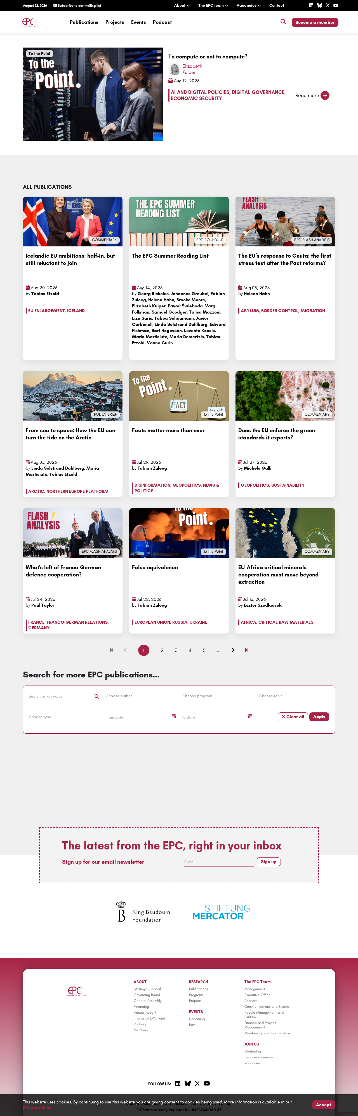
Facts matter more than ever (168, 430)
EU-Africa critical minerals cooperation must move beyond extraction (278, 574)
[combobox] (141, 697)
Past (192, 1025)
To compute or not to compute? (208, 56)
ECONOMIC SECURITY (196, 98)
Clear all (294, 716)
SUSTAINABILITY (288, 485)
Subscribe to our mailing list (79, 6)
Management (254, 989)
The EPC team (211, 5)
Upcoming (197, 1019)
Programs (196, 995)
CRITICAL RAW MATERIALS (286, 622)
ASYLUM (250, 310)
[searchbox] (140, 695)
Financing (141, 1006)
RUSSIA (179, 622)
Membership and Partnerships (267, 1033)
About (180, 5)
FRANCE (36, 622)
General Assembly (148, 1001)
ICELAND (76, 310)
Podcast (162, 22)
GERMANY (39, 627)
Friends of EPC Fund (149, 1018)
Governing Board (147, 995)
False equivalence (155, 567)
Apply (319, 716)
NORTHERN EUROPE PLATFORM (77, 491)
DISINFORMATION (152, 485)
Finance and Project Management (260, 1025)
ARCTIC (36, 491)
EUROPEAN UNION (152, 622)
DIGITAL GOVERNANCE (258, 92)
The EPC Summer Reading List (170, 255)
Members (141, 1030)
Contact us (253, 1051)
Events (138, 22)
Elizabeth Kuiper (192, 69)
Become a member (315, 22)
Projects (114, 22)
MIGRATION (313, 310)
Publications (84, 22)
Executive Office (257, 995)
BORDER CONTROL (279, 310)
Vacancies (247, 5)
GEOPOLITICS (187, 485)
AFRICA (248, 622)
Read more (307, 95)
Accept (323, 1104)
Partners (140, 1024)
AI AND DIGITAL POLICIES (200, 92)
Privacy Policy (37, 1107)
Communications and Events (266, 1006)
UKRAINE (198, 622)
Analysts (250, 1001)
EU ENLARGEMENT (46, 310)
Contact (276, 5)
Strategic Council (147, 989)
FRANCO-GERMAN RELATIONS (77, 622)
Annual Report (145, 1012)
